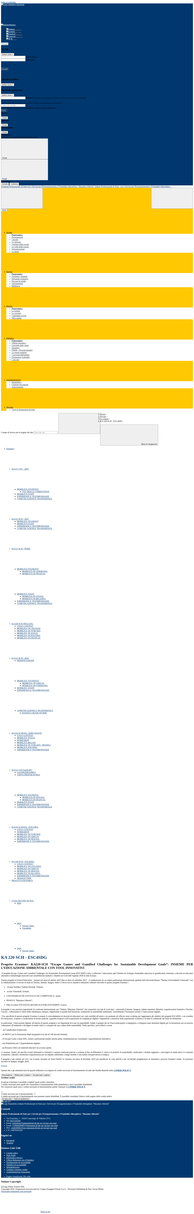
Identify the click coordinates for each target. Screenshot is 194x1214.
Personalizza (7, 1075)
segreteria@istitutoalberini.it (34, 1123)
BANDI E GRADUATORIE (34, 713)
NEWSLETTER (24, 878)
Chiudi (4, 118)
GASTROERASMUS (26, 772)
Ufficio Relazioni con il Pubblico (20, 1160)
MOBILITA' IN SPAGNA (28, 839)
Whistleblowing (13, 1167)
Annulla (5, 184)
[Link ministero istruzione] (12, 4)
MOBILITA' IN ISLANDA (28, 873)
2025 (19, 923)
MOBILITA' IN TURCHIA (29, 631)
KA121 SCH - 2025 (20, 519)
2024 (19, 903)
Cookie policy (12, 1153)
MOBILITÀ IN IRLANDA (34, 599)
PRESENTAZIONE (25, 660)
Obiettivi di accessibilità (16, 1165)
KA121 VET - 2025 (20, 469)
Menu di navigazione (149, 444)
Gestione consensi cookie (16, 1169)
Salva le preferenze (21, 1099)
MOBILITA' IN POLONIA (28, 635)
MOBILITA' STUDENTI (28, 681)
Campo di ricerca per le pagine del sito (17, 432)
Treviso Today (28, 926)
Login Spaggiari (69, 103)
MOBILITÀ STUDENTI (28, 489)
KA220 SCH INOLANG (23, 624)
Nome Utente (31, 57)
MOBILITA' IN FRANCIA (28, 638)
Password (30, 60)
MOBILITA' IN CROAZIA (29, 628)
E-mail (29, 98)
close (4, 210)
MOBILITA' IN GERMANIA (35, 685)
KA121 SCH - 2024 (20, 658)
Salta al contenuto (8, 2)
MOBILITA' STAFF (25, 688)
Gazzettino (26, 928)
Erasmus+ (10, 449)
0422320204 (15, 1121)
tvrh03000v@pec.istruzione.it (34, 1128)
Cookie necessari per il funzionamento (17, 1094)
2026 (19, 948)
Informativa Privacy (14, 1158)
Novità (103, 416)
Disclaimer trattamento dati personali (16, 1191)
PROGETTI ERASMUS (22, 880)
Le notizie (104, 419)
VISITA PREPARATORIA (28, 775)
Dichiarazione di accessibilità (18, 1162)
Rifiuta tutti (22, 1075)
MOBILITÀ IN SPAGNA (33, 797)
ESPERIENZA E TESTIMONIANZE (33, 690)
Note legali (10, 1155)
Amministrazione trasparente (18, 1172)
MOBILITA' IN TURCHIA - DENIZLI (34, 745)
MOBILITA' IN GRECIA (33, 683)
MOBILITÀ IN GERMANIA (35, 571)
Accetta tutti (41, 1075)
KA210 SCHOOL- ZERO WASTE (27, 733)
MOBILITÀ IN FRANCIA (33, 574)
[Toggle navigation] (22, 198)
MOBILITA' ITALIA (26, 738)
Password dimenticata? (10, 64)
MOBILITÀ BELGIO (26, 743)
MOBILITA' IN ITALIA (27, 633)
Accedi (4, 44)
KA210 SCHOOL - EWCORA (25, 827)
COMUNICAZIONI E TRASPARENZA (34, 499)
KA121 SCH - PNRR (21, 549)
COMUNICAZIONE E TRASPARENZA (35, 710)
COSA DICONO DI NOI (23, 901)
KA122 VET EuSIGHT (22, 770)
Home (102, 414)
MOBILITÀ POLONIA (27, 747)
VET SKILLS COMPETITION (35, 491)
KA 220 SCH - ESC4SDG (23, 861)
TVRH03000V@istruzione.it (35, 1125)
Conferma (14, 184)
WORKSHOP (23, 740)
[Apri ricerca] (172, 198)
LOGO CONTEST (25, 626)
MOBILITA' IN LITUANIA (29, 866)
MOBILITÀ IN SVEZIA (33, 596)
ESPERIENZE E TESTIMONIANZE (33, 496)
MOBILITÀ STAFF (25, 494)
